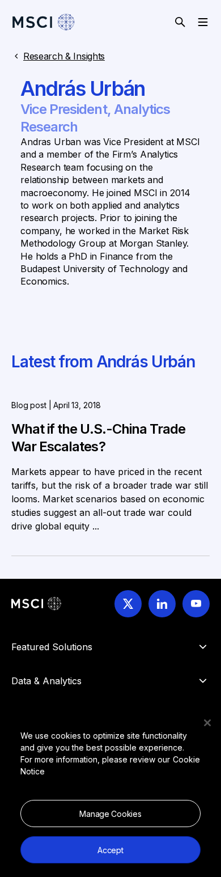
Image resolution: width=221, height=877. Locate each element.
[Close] (207, 722)
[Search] (180, 22)
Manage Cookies (110, 814)
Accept (110, 850)
